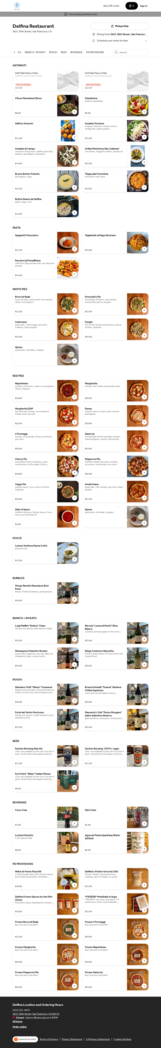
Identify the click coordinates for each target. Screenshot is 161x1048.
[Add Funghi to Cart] (144, 335)
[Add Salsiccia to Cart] (144, 447)
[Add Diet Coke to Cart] (144, 823)
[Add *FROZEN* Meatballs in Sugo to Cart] (144, 910)
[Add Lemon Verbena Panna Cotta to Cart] (74, 559)
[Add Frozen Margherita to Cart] (74, 960)
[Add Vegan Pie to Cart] (74, 497)
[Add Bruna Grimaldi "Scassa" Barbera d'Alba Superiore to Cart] (144, 700)
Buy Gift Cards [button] (111, 5)
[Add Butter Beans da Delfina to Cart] (74, 212)
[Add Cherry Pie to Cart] (74, 472)
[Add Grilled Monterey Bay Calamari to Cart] (144, 162)
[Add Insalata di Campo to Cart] (74, 162)
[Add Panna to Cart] (144, 422)
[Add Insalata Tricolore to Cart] (144, 137)
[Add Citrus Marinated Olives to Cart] (74, 111)
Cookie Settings (122, 1039)
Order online (20, 1026)
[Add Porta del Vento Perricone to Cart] (74, 725)
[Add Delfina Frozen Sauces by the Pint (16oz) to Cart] (74, 910)
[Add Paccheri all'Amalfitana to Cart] (74, 274)
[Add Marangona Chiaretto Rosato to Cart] (74, 664)
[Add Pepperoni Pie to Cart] (144, 472)
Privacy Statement (72, 1039)
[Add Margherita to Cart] (144, 397)
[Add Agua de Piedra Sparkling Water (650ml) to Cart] (144, 848)
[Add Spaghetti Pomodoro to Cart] (74, 248)
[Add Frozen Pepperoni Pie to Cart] (74, 985)
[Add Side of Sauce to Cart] (74, 523)
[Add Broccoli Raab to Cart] (74, 310)
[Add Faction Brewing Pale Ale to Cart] (74, 762)
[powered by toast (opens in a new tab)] (25, 1039)
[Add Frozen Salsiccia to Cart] (144, 985)
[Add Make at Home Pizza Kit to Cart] (74, 885)
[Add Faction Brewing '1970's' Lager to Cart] (144, 762)
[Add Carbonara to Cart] (74, 335)
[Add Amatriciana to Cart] (144, 497)
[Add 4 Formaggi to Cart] (74, 447)
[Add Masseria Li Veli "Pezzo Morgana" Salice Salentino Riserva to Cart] (144, 725)
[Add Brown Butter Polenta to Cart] (74, 187)
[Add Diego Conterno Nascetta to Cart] (144, 664)
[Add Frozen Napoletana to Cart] (144, 960)
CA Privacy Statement (98, 1039)
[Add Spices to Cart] (74, 360)
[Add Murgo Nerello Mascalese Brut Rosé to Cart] (74, 599)
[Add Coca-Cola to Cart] (74, 823)
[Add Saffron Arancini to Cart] (74, 137)
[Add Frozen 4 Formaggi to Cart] (144, 935)
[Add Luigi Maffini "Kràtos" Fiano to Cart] (74, 639)
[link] (35, 52)
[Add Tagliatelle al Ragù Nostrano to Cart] (144, 248)
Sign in (143, 5)
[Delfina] (17, 6)
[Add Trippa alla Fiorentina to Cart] (144, 187)
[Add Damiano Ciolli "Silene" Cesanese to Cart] (74, 700)
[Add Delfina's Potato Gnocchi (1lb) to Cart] (144, 885)
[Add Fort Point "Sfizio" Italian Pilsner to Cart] (74, 787)
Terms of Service (49, 1039)
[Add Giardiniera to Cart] (144, 111)
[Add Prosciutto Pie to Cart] (144, 310)
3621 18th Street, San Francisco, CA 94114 (36, 1013)
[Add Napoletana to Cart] (74, 397)
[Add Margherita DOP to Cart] (74, 422)
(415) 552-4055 (21, 1010)
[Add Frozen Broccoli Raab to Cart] (74, 935)
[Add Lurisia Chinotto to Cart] (74, 848)
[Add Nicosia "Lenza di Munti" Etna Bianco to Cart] (144, 639)
